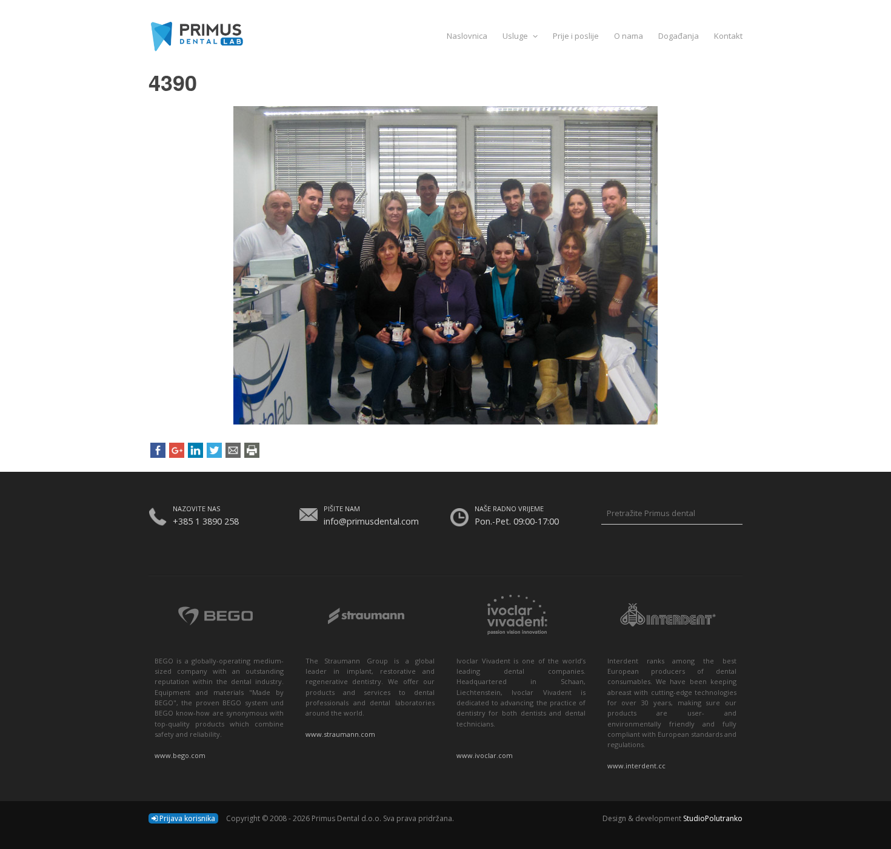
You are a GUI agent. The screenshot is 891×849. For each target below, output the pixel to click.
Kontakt (728, 35)
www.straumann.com (340, 734)
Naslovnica (467, 35)
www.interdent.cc (636, 765)
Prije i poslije (576, 35)
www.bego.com (180, 755)
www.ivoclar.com (484, 755)
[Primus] (445, 35)
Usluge (516, 35)
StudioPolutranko (713, 818)
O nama (628, 35)
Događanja (678, 35)
